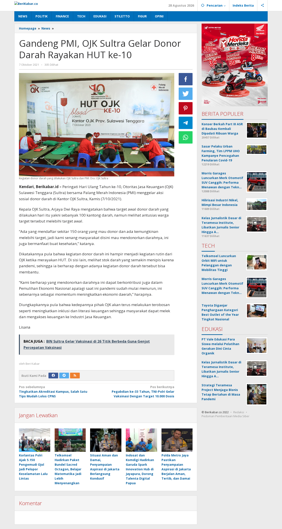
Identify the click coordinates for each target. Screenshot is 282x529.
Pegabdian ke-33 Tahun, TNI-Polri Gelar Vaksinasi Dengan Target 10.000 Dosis (143, 391)
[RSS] (75, 375)
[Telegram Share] (186, 123)
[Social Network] (262, 5)
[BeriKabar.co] (26, 3)
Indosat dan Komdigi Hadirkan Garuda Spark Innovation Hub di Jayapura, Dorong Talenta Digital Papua (140, 469)
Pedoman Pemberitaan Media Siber (225, 416)
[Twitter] (64, 375)
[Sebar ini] (186, 79)
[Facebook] (53, 375)
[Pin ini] (186, 108)
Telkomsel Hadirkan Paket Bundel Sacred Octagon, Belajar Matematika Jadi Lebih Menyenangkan (68, 469)
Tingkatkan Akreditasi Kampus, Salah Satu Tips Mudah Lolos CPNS (53, 391)
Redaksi (238, 412)
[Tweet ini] (186, 94)
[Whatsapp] (186, 137)
